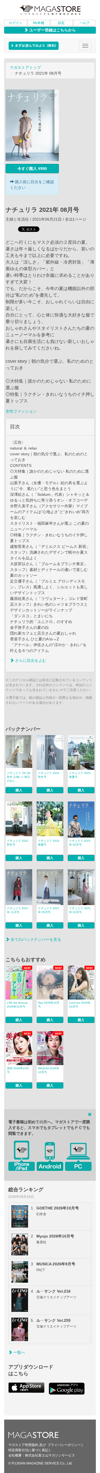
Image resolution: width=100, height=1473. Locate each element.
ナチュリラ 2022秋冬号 (17, 842)
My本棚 (38, 23)
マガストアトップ (25, 67)
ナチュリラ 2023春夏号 (80, 774)
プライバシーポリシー (64, 1445)
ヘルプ (84, 23)
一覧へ (18, 1352)
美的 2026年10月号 (18, 1070)
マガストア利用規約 (23, 1445)
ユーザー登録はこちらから (52, 30)
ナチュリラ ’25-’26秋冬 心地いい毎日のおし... (18, 776)
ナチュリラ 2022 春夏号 (48, 842)
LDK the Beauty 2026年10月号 (17, 1004)
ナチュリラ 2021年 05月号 (48, 910)
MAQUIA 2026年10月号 (48, 1070)
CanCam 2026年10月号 (80, 1004)
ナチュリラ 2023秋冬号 (48, 774)
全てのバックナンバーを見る (35, 939)
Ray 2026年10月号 (48, 1004)
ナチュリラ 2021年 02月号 (80, 910)
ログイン (15, 23)
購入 (19, 790)
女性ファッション (21, 411)
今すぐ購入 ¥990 (32, 168)
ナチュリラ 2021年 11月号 (17, 910)
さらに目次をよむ (30, 660)
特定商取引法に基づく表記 (28, 1450)
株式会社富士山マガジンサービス (50, 1455)
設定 (61, 23)
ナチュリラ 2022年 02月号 (80, 842)
